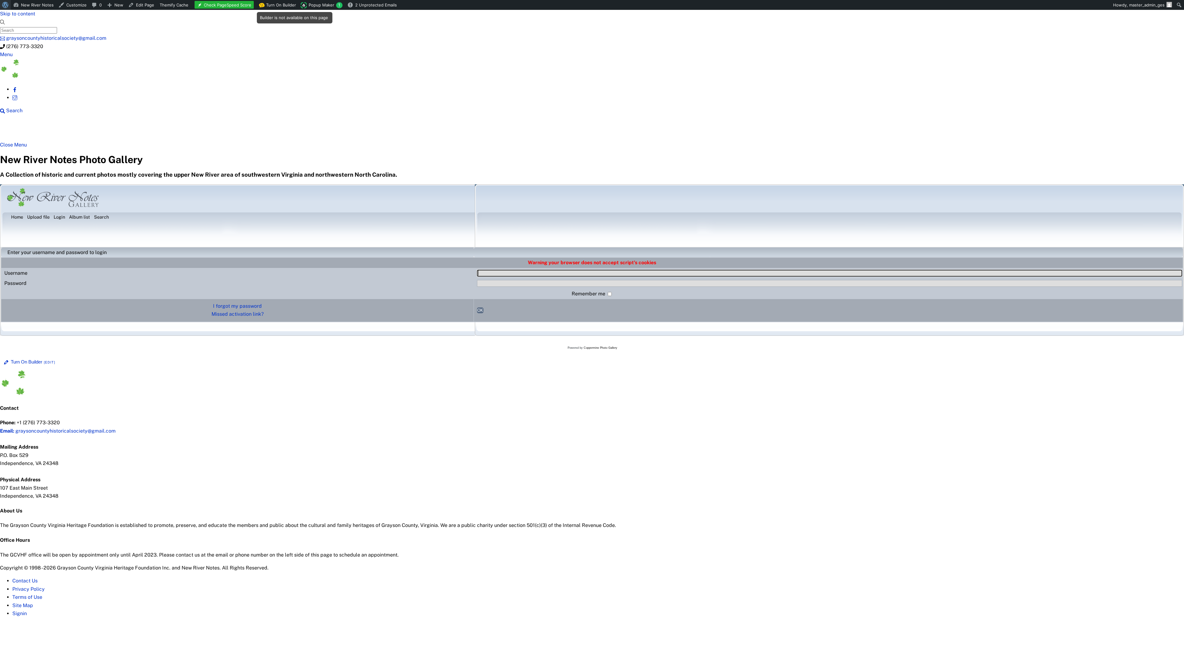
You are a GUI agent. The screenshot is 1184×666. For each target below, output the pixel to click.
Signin (19, 613)
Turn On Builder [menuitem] (279, 6)
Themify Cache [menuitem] (174, 4)
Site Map (22, 605)
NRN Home (24, 130)
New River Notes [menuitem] (37, 4)
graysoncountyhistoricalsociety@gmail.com (58, 431)
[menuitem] (5, 5)
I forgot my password (237, 306)
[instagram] (14, 98)
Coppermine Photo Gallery (600, 347)
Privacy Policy (28, 589)
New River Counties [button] (75, 130)
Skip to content (17, 14)
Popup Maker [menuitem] (324, 4)
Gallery (239, 130)
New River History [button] (194, 130)
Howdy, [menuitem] (1139, 4)
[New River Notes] (46, 76)
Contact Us (25, 581)
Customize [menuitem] (76, 4)
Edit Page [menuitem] (145, 4)
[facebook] (14, 89)
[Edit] (50, 362)
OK (480, 310)
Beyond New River (135, 130)
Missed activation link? (238, 314)
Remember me (589, 294)
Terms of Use (27, 597)
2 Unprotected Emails (376, 4)
